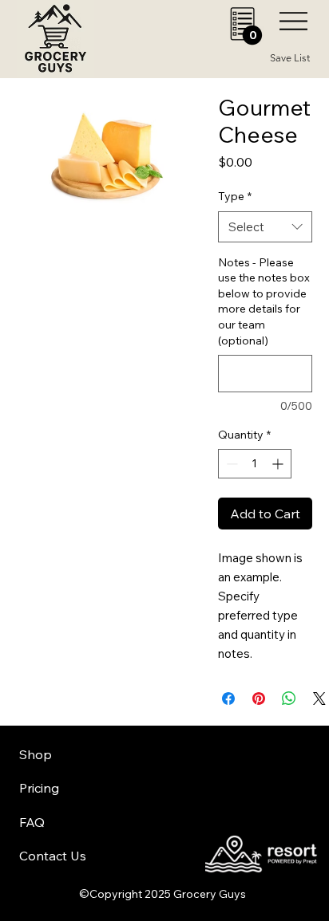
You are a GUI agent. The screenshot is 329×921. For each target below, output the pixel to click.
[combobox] (265, 226)
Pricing (39, 788)
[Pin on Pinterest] (258, 698)
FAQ (32, 822)
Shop (35, 754)
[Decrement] (230, 464)
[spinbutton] (254, 464)
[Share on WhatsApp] (289, 698)
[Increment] (279, 464)
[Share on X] (319, 698)
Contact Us (52, 856)
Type (235, 196)
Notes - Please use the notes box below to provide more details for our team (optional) (264, 301)
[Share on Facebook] (228, 698)
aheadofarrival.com (201, 771)
